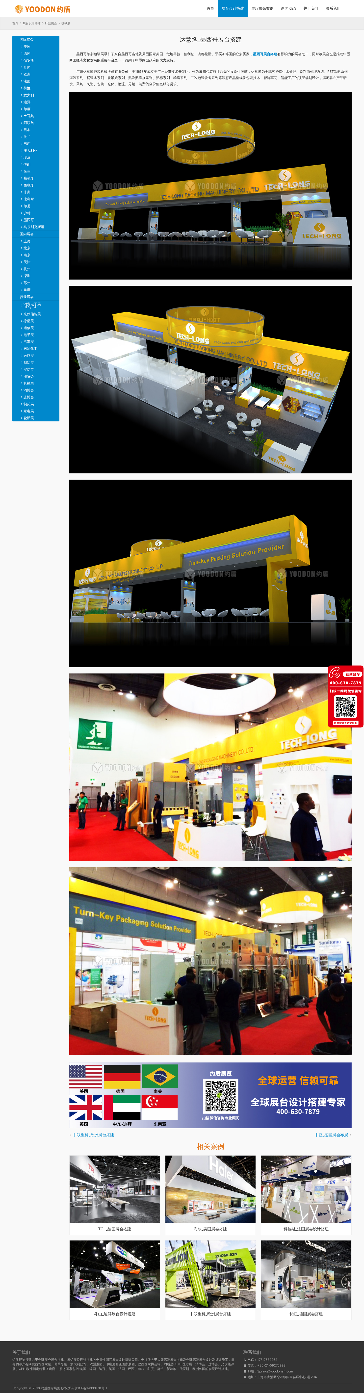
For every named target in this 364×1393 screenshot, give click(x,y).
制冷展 (29, 362)
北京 (27, 248)
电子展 (29, 335)
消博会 (29, 390)
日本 (27, 130)
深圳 (27, 276)
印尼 (27, 206)
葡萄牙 (29, 178)
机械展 (29, 383)
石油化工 (30, 348)
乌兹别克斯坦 (34, 227)
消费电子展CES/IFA (32, 305)
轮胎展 (29, 418)
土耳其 (29, 116)
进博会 (29, 397)
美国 (27, 46)
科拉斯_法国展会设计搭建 (306, 1229)
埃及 (27, 157)
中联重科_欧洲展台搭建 (93, 1134)
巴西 (27, 143)
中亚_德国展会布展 (331, 1134)
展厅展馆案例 (262, 8)
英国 (27, 67)
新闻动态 (288, 8)
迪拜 (27, 102)
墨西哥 (29, 220)
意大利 (29, 95)
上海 (27, 241)
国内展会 (27, 234)
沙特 (27, 213)
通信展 (29, 328)
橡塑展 (29, 321)
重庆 (27, 289)
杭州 (27, 269)
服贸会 (29, 376)
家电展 (29, 411)
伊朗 (27, 164)
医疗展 (29, 355)
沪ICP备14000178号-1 (91, 1388)
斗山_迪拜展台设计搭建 (114, 1314)
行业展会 (27, 297)
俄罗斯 (29, 60)
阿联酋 (29, 123)
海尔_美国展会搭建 (210, 1229)
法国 (27, 81)
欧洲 (27, 74)
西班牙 (29, 185)
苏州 (27, 283)
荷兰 (27, 88)
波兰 (27, 136)
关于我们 (310, 8)
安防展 (29, 369)
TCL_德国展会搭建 (114, 1229)
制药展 (29, 404)
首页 (210, 8)
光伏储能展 (32, 314)
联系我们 (333, 8)
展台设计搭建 (233, 8)
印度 (27, 109)
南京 (27, 255)
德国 (27, 53)
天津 (27, 262)
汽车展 (29, 341)
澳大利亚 (30, 150)
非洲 (27, 192)
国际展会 (27, 39)
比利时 (29, 199)
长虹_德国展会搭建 (306, 1314)
